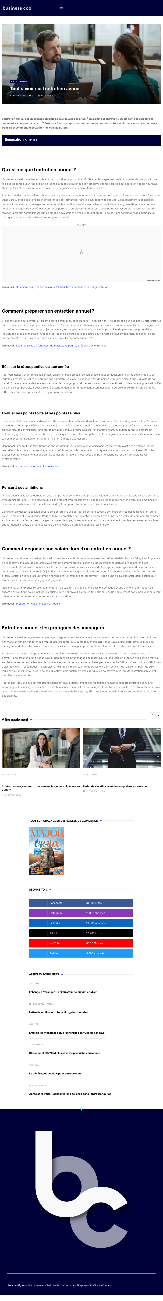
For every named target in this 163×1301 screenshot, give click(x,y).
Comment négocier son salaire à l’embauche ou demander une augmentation (62, 287)
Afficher (30, 139)
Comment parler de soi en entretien (37, 466)
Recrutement (10, 774)
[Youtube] (147, 1282)
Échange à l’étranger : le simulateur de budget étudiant (63, 992)
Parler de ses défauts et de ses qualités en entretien (115, 786)
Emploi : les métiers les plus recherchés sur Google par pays (67, 1032)
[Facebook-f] (141, 1282)
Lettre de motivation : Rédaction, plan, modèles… (59, 1012)
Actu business (37, 1085)
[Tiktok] (153, 1282)
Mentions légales (17, 1285)
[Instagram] (147, 1284)
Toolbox (34, 983)
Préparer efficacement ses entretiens (38, 603)
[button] (61, 8)
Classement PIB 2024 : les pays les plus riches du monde (64, 1053)
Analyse (34, 1024)
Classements (37, 1044)
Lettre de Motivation (41, 1004)
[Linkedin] (153, 1284)
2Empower (82, 1285)
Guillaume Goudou (24, 95)
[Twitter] (135, 1282)
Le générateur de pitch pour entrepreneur (55, 1073)
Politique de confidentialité (60, 1285)
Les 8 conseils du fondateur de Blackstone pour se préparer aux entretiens (61, 345)
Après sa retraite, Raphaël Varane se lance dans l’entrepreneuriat (70, 1093)
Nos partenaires (36, 1285)
